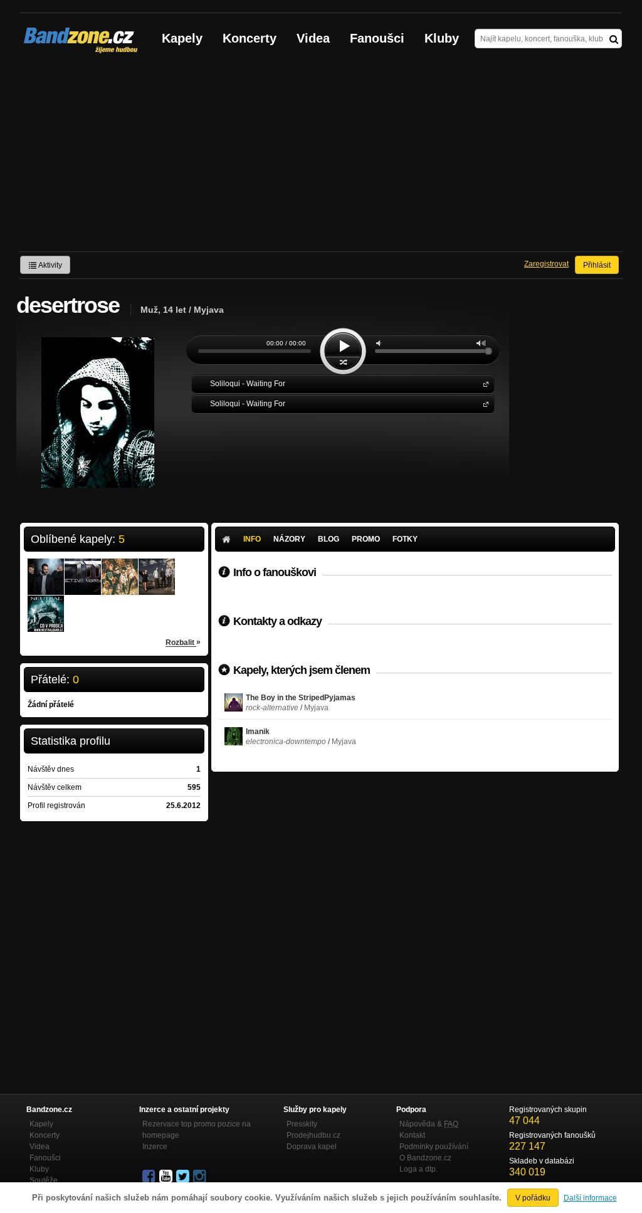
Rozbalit (183, 642)
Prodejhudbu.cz (313, 1135)
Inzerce (154, 1146)
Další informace (590, 1198)
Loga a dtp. (418, 1169)
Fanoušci (377, 38)
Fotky (405, 539)
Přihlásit (597, 265)
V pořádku (532, 1198)
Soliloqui (483, 383)
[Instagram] (200, 1176)
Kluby (441, 38)
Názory (289, 539)
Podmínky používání (433, 1146)
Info (252, 539)
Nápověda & (428, 1124)
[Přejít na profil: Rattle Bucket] (120, 569)
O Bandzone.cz (425, 1157)
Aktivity (49, 265)
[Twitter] (183, 1176)
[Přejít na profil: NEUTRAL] (46, 606)
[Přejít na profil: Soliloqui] (157, 569)
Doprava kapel (312, 1146)
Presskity (302, 1124)
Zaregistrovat (546, 264)
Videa (313, 38)
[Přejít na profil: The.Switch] (46, 569)
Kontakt (412, 1135)
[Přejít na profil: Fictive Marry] (83, 569)
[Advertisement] (321, 157)
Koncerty (249, 38)
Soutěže (43, 1180)
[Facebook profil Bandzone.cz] (149, 1176)
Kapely (182, 38)
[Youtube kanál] (166, 1176)
